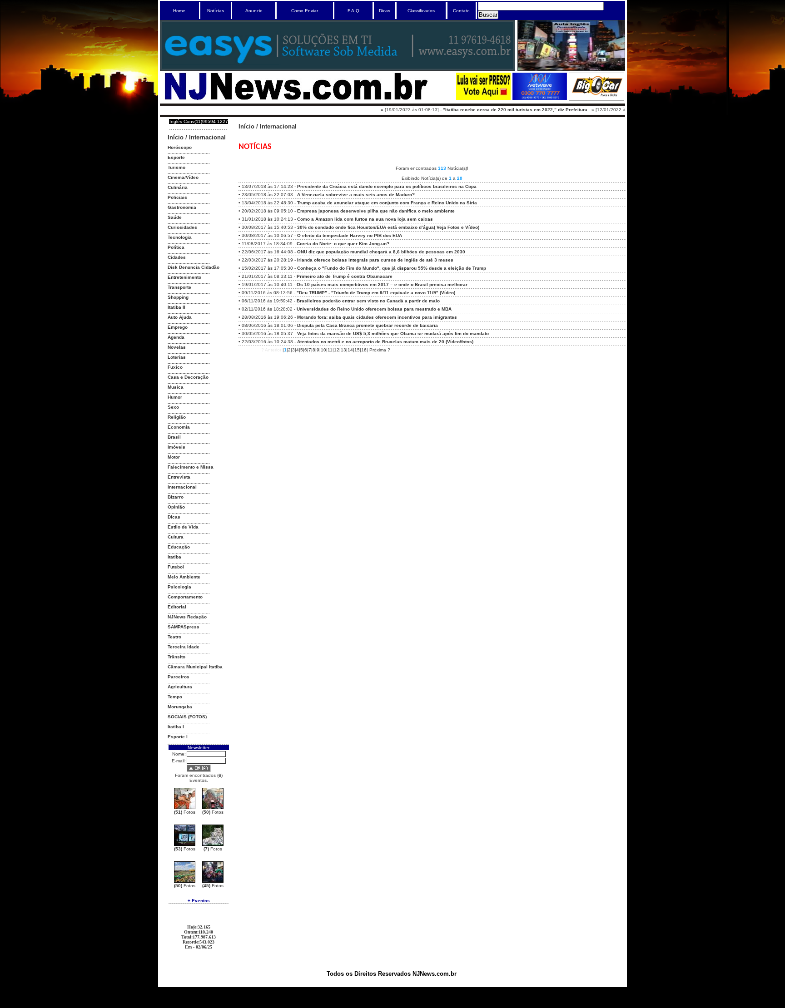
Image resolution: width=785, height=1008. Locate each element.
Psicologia (179, 586)
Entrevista (179, 476)
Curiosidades (182, 227)
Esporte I (178, 736)
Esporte (176, 157)
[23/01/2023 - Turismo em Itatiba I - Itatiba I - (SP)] (213, 807)
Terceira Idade (183, 646)
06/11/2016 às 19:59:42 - (341, 300)
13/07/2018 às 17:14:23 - (359, 186)
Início (176, 137)
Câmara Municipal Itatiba (195, 666)
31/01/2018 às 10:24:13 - (337, 219)
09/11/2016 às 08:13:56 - (348, 292)
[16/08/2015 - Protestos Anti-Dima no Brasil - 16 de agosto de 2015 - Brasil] (184, 881)
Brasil (174, 437)
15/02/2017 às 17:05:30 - (364, 268)
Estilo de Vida (183, 526)
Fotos (184, 812)
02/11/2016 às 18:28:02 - (347, 308)
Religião (177, 417)
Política (176, 247)
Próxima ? (379, 349)
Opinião (176, 506)
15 (357, 349)
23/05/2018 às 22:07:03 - (328, 194)
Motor (174, 457)
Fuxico (175, 367)
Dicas (174, 516)
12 (336, 349)
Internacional (207, 137)
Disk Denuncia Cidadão (193, 267)
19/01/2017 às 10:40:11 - (354, 284)
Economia (179, 427)
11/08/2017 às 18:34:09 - (315, 243)
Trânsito (176, 656)
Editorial (177, 606)
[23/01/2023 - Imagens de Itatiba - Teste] (184, 844)
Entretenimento (184, 277)
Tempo (175, 696)
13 (343, 349)
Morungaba (180, 706)
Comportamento (185, 596)
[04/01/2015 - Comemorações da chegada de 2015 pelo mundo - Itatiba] (213, 881)
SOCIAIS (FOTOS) (187, 716)
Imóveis (176, 447)
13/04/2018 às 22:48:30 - (359, 202)
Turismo (176, 167)
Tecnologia (180, 237)
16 (364, 349)
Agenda (176, 337)
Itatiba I (176, 726)
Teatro (174, 636)
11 (330, 349)
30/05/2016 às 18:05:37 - (365, 333)
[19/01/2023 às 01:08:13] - (468, 109)
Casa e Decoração (188, 377)
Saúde (175, 217)
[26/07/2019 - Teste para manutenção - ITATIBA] (213, 844)
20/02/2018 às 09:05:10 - (348, 210)
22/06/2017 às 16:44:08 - (353, 251)
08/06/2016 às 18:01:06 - (340, 325)
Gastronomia (182, 207)
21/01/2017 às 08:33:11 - (317, 276)
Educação (179, 546)
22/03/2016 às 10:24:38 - (357, 341)
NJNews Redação (187, 616)
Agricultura (180, 686)
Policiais (177, 197)
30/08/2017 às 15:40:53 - (360, 227)
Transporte (179, 287)
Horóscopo (180, 147)
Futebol (176, 566)
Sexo (173, 407)
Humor (175, 397)
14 (350, 349)
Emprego (178, 327)
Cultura (176, 536)
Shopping (178, 297)
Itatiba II (176, 307)
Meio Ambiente (184, 576)
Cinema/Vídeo (183, 177)
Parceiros (178, 676)
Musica (176, 387)
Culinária (178, 187)
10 (323, 349)
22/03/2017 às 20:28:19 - (347, 259)
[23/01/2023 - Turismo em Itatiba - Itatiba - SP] (184, 807)
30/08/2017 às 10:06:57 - (322, 235)
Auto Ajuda (180, 317)
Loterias (177, 357)
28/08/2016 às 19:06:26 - (349, 317)
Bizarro (176, 496)
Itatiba (174, 556)
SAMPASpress (183, 626)
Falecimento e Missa (191, 466)
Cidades (177, 257)
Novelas (177, 347)
